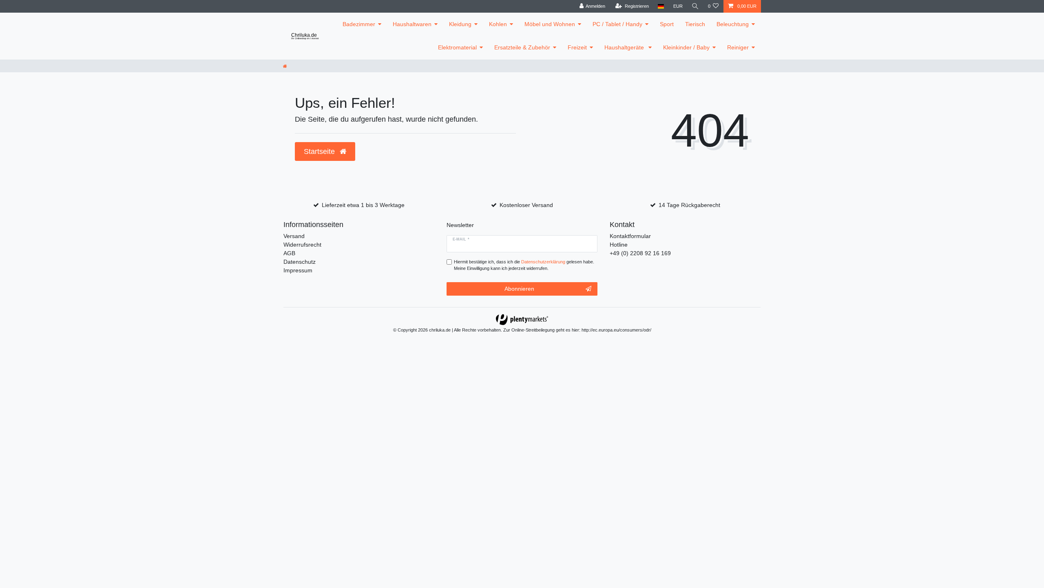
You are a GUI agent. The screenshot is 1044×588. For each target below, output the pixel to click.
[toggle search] (695, 6)
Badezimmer (359, 24)
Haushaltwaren (412, 24)
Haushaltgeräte (625, 47)
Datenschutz (299, 261)
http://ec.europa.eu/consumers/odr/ (616, 329)
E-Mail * (461, 239)
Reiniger (738, 47)
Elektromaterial (457, 47)
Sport (667, 24)
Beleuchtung (733, 24)
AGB (289, 253)
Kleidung (460, 24)
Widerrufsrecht (302, 244)
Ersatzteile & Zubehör (522, 47)
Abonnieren (519, 288)
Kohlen (498, 24)
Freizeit (577, 47)
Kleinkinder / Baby (686, 47)
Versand (294, 236)
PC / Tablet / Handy (617, 24)
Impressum (297, 270)
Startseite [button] (320, 151)
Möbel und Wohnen (549, 24)
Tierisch (695, 24)
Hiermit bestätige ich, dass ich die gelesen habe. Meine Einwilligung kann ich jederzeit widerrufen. (524, 265)
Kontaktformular (630, 236)
